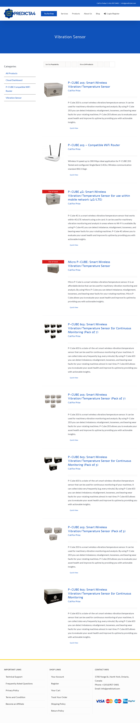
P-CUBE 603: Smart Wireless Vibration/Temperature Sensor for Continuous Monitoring (99, 593)
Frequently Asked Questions (19, 683)
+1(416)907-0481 (110, 684)
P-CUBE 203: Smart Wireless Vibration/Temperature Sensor (89, 85)
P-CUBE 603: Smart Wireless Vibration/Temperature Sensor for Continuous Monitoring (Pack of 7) (99, 328)
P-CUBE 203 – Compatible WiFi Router (94, 145)
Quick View (74, 128)
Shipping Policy (58, 704)
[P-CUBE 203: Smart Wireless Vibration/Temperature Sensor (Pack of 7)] (53, 401)
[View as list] (112, 64)
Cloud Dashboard (14, 80)
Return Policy (57, 710)
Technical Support (14, 676)
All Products (11, 73)
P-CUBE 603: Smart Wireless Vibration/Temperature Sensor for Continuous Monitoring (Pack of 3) (99, 461)
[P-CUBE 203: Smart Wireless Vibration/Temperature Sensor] (53, 89)
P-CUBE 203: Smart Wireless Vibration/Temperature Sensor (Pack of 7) (97, 397)
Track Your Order (59, 697)
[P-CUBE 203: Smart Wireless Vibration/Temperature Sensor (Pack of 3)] (53, 534)
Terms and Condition (15, 697)
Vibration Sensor (14, 97)
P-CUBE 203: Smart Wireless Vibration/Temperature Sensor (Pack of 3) (97, 529)
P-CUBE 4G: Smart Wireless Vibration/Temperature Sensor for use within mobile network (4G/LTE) (99, 196)
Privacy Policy (12, 690)
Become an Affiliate (15, 704)
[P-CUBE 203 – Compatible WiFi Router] (53, 153)
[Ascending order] (74, 64)
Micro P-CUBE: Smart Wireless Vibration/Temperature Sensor (89, 264)
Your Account (57, 676)
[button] (131, 13)
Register (55, 683)
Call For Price (74, 90)
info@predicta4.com (128, 3)
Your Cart (55, 690)
